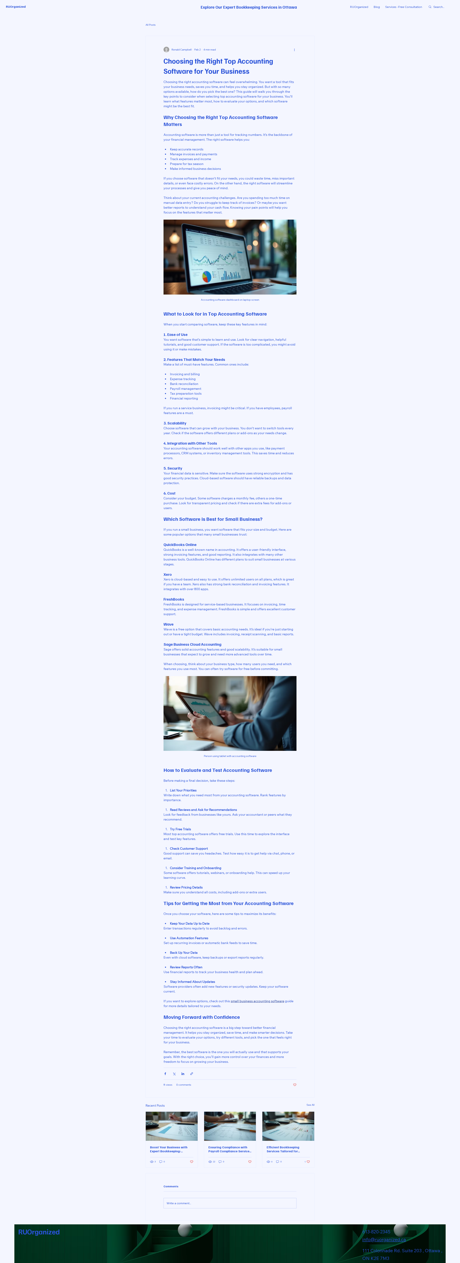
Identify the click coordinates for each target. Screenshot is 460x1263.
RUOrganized (16, 6)
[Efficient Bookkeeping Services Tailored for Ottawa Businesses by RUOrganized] (288, 1126)
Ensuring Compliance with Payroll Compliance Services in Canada (229, 1149)
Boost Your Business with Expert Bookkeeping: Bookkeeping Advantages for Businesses (169, 1149)
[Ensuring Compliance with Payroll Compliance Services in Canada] (230, 1126)
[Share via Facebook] (165, 1073)
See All (310, 1104)
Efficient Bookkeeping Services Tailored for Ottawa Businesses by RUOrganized (283, 1149)
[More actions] (294, 49)
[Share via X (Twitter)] (174, 1073)
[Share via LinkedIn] (183, 1073)
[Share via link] (191, 1073)
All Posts (151, 24)
